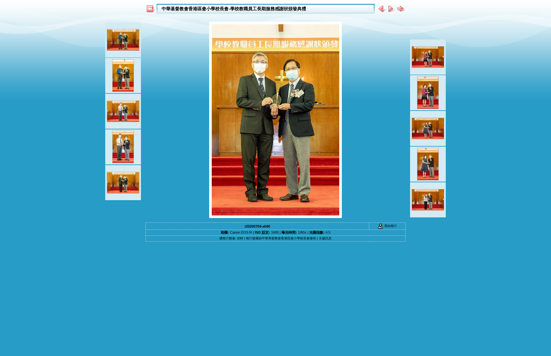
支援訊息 (325, 238)
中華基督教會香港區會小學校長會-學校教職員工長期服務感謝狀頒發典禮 (234, 8)
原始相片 (390, 226)
